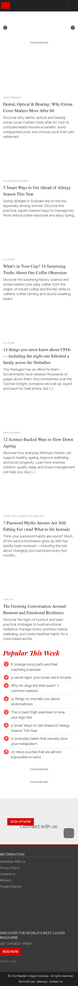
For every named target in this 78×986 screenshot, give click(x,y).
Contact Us (7, 874)
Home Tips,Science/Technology (24, 516)
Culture (8, 259)
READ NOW (10, 951)
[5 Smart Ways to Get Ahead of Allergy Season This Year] (37, 159)
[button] (5, 28)
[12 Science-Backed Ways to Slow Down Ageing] (37, 411)
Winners (6, 880)
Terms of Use (27, 981)
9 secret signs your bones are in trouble (41, 677)
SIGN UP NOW (20, 821)
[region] (39, 27)
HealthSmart (12, 97)
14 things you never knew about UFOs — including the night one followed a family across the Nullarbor (37, 355)
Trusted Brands (10, 886)
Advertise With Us (12, 861)
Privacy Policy (10, 868)
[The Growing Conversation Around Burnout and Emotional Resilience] (37, 578)
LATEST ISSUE (8, 961)
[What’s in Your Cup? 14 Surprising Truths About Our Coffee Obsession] (37, 238)
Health (8, 599)
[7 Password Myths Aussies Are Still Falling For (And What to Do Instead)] (37, 495)
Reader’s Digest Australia (33, 975)
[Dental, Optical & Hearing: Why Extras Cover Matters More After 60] (37, 76)
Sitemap (42, 981)
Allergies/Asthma (15, 180)
